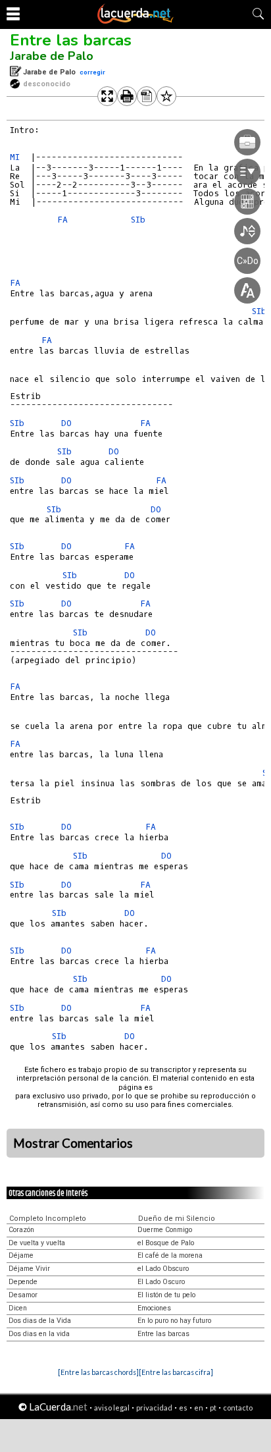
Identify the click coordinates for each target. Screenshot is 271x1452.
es (183, 1407)
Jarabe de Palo (51, 56)
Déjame (21, 1255)
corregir (92, 72)
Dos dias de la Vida (40, 1320)
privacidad (154, 1407)
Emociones (154, 1308)
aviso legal (112, 1407)
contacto (238, 1407)
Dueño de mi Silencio (176, 1218)
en (198, 1407)
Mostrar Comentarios (73, 1143)
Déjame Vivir (29, 1268)
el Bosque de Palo (165, 1243)
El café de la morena (170, 1255)
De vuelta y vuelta (37, 1243)
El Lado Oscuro (161, 1281)
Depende (23, 1281)
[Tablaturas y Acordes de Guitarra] (135, 21)
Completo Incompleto (47, 1218)
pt (213, 1407)
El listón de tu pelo (166, 1295)
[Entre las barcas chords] (98, 1372)
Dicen (18, 1308)
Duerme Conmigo (164, 1229)
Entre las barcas (71, 40)
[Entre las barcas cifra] (176, 1372)
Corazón (21, 1229)
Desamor (23, 1295)
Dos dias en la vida (39, 1334)
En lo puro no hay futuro (174, 1320)
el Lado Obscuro (163, 1268)
